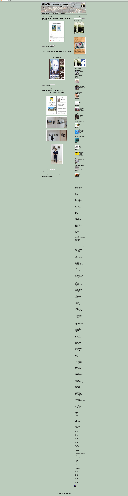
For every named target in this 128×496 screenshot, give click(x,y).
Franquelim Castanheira (79, 282)
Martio (76, 355)
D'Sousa (76, 256)
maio (77, 464)
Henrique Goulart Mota (78, 289)
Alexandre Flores (77, 188)
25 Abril (76, 182)
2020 (76, 439)
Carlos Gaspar (77, 236)
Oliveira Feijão (77, 367)
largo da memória (78, 70)
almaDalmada (77, 100)
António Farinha (77, 201)
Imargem (76, 295)
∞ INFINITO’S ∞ (77, 85)
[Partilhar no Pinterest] (54, 45)
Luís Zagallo (77, 332)
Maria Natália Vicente (78, 351)
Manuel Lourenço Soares (79, 341)
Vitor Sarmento (77, 426)
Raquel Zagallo (77, 386)
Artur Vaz (76, 213)
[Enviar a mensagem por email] (50, 45)
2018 (76, 442)
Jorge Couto (77, 302)
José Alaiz (76, 308)
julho (77, 461)
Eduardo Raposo (77, 261)
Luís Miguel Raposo (78, 329)
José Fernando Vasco (78, 315)
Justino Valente (77, 322)
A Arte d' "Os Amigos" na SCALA (81, 124)
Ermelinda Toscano (78, 263)
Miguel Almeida (77, 357)
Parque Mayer (77, 373)
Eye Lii (76, 268)
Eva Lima (76, 265)
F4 (75, 269)
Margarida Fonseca (78, 342)
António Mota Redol (78, 205)
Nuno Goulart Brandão (78, 366)
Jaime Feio (76, 297)
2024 (76, 434)
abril (76, 465)
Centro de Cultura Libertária (79, 244)
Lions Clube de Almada (79, 323)
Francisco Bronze (78, 277)
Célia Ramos (77, 241)
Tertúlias (76, 412)
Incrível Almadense (78, 296)
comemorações (77, 252)
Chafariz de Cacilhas (78, 249)
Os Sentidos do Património (79, 165)
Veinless (76, 416)
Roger (76, 389)
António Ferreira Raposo (79, 202)
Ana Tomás (76, 194)
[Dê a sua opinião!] (51, 45)
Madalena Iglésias (78, 337)
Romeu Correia (52, 46)
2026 (76, 431)
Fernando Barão (77, 271)
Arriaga (76, 212)
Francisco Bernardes (78, 276)
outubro (77, 457)
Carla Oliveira (77, 231)
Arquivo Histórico (78, 211)
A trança (80, 79)
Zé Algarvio (76, 427)
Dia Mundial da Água (78, 257)
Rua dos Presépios (78, 395)
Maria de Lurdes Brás (78, 348)
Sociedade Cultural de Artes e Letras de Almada (79, 122)
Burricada (76, 226)
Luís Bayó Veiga (77, 328)
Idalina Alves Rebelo (78, 292)
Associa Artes (77, 218)
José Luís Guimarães (78, 316)
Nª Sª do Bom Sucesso (78, 361)
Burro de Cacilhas (78, 227)
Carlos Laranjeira (77, 239)
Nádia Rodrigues (77, 363)
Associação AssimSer (78, 220)
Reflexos (80, 138)
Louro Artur (47, 46)
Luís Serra (76, 331)
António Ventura (77, 208)
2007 (76, 482)
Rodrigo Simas (77, 388)
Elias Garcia (77, 262)
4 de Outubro (77, 183)
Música (76, 360)
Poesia (76, 379)
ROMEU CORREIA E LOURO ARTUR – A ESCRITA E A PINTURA (80, 450)
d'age (75, 255)
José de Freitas (77, 311)
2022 (76, 437)
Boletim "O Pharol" (45, 13)
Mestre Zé (76, 356)
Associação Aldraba (78, 219)
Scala (75, 401)
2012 (76, 475)
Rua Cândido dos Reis (78, 394)
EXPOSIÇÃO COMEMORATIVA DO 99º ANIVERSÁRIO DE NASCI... (80, 453)
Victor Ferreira (77, 420)
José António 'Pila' (78, 309)
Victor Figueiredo (78, 421)
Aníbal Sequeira (77, 195)
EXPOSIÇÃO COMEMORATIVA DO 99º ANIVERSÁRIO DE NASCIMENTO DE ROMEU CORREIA (56, 52)
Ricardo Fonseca (77, 387)
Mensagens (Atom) (49, 176)
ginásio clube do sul (78, 284)
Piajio (76, 376)
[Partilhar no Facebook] (53, 45)
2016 (76, 445)
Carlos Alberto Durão (78, 233)
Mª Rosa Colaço (77, 335)
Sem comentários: (46, 45)
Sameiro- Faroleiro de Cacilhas (80, 400)
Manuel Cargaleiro (78, 338)
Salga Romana (77, 399)
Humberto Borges (78, 291)
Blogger (69, 493)
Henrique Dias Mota (78, 288)
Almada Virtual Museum (79, 144)
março (77, 467)
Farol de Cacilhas (78, 270)
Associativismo (77, 221)
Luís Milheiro (77, 330)
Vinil (75, 422)
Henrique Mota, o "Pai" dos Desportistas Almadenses (79, 129)
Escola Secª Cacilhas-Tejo (79, 264)
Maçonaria (76, 336)
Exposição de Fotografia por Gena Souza (52, 90)
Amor (75, 193)
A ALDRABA (77, 78)
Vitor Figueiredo (77, 425)
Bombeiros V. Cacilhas (78, 225)
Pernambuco (77, 375)
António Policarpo (78, 207)
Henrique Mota (77, 290)
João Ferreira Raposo (78, 298)
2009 (76, 479)
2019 (76, 441)
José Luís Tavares (78, 317)
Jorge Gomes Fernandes (79, 304)
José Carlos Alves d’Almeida (79, 310)
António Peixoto (77, 206)
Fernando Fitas (77, 274)
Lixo (75, 325)
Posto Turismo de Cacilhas (79, 382)
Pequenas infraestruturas (79, 374)
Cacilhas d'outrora (54, 13)
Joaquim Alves (77, 301)
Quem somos (62, 13)
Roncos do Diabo (78, 393)
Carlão (76, 232)
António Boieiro (77, 199)
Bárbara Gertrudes (78, 224)
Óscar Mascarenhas (78, 369)
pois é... (76, 158)
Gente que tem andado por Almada (81, 102)
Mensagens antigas (68, 174)
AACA (76, 186)
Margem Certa (77, 343)
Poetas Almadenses (78, 381)
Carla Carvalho (77, 230)
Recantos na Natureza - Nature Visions (79, 93)
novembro (77, 447)
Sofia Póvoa (77, 405)
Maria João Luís (77, 349)
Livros (76, 324)
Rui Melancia (77, 398)
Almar (76, 189)
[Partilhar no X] (52, 45)
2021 (76, 438)
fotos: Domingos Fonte (79, 275)
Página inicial (58, 174)
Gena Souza (47, 171)
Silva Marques (77, 404)
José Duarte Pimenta (78, 314)
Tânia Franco (77, 408)
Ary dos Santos (77, 214)
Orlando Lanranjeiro (78, 368)
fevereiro (77, 468)
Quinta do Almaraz (78, 385)
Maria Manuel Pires (78, 350)
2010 (76, 478)
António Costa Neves (78, 200)
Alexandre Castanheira (78, 187)
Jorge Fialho (77, 303)
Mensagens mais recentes (46, 174)
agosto (77, 460)
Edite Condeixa (77, 258)
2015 (76, 471)
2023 (76, 435)
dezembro (77, 446)
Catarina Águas (77, 240)
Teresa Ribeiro (77, 411)
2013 (76, 474)
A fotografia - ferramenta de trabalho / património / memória (81, 168)
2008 (76, 481)
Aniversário (77, 196)
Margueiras (76, 344)
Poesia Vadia (77, 380)
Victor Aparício (77, 419)
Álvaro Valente (77, 192)
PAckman (76, 370)
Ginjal (76, 285)
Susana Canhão (77, 407)
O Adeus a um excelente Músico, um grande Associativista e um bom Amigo (81, 109)
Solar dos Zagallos (78, 406)
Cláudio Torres (77, 250)
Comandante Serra (78, 251)
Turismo (76, 413)
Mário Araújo (77, 354)
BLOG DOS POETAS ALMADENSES (78, 172)
